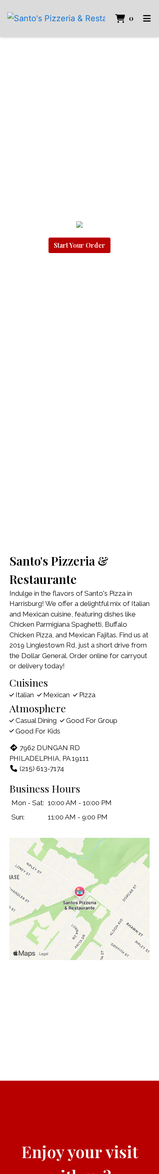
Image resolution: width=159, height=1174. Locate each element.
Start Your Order (79, 245)
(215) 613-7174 (42, 768)
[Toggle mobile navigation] (147, 18)
